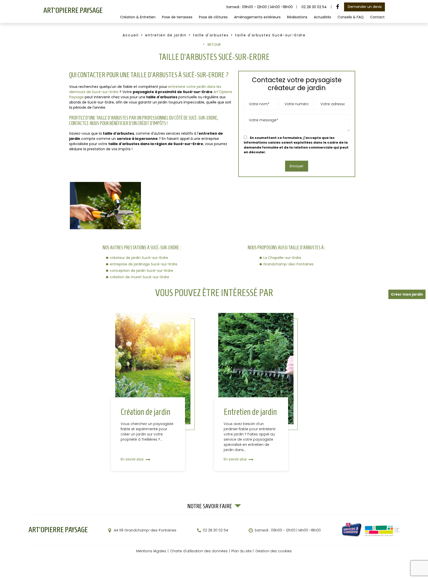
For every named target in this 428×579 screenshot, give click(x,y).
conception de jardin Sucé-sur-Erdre (141, 270)
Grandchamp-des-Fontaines (288, 264)
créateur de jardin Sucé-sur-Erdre (139, 257)
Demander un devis (365, 6)
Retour (214, 44)
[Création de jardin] (153, 392)
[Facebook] (337, 7)
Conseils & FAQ (351, 17)
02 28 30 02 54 (314, 6)
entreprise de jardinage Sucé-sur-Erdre (143, 264)
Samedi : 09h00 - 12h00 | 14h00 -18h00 (288, 530)
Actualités (322, 17)
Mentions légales (151, 551)
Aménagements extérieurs (257, 17)
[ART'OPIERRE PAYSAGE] (73, 12)
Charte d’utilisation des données (199, 551)
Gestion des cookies (273, 551)
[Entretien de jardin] (256, 392)
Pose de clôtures (213, 17)
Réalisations (297, 17)
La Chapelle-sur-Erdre (282, 257)
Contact (377, 17)
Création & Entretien (138, 17)
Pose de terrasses (177, 17)
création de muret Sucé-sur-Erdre (139, 277)
